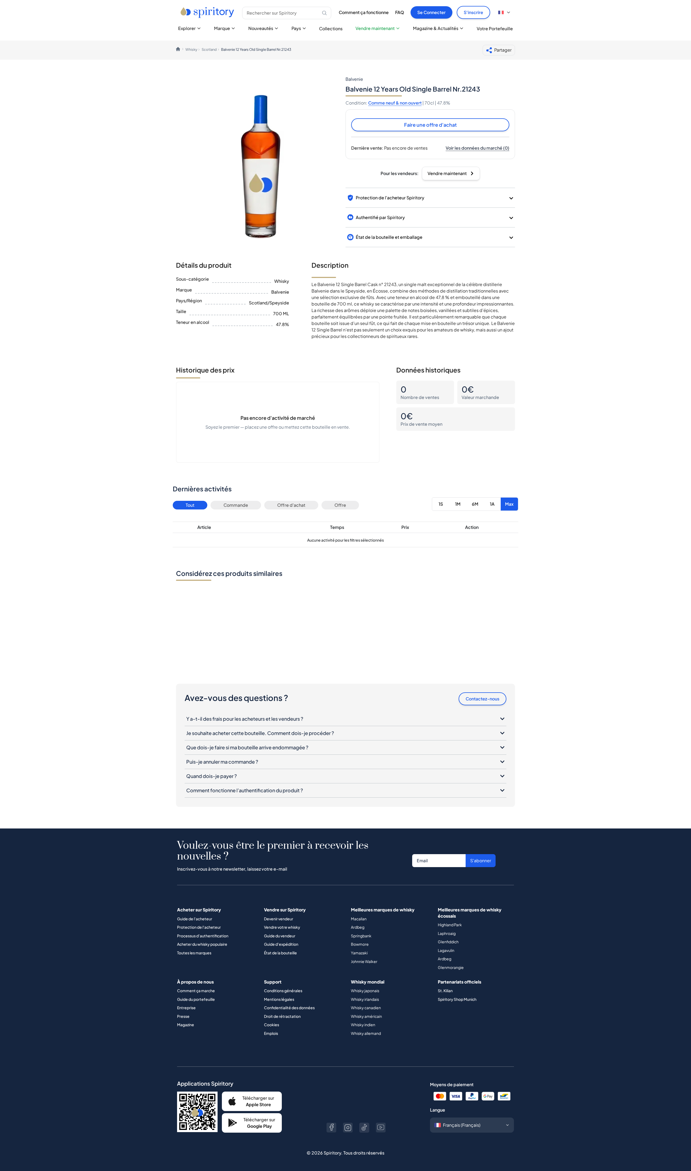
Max (509, 504)
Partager (503, 50)
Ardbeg (357, 927)
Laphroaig (447, 933)
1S (441, 504)
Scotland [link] (209, 49)
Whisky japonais (365, 990)
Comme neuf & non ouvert (395, 103)
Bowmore (360, 944)
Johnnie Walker (364, 961)
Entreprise (186, 1007)
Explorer (187, 28)
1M (457, 504)
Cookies (271, 1024)
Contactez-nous (482, 699)
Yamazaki (359, 952)
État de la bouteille (280, 952)
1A (492, 504)
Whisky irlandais (365, 999)
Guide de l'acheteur (194, 918)
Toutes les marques (194, 952)
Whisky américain (366, 1016)
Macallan (359, 918)
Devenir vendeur (278, 918)
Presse (183, 1016)
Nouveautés (260, 28)
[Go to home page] (208, 12)
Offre (340, 505)
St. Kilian (445, 990)
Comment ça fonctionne (364, 12)
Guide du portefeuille (196, 999)
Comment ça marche (196, 990)
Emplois (271, 1033)
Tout (190, 505)
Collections (331, 28)
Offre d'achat (291, 505)
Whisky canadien (366, 1007)
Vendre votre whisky (282, 927)
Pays (296, 28)
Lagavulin (446, 950)
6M (475, 504)
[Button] (331, 1128)
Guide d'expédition (281, 944)
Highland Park (450, 924)
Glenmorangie (451, 967)
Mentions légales (279, 999)
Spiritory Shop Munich (457, 999)
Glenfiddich (448, 941)
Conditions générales (283, 990)
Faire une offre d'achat (430, 125)
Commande (235, 505)
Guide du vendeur (279, 935)
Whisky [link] (191, 49)
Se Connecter (431, 12)
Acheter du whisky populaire (202, 944)
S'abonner (480, 860)
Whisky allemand (366, 1033)
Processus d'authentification (202, 935)
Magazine (185, 1024)
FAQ (399, 12)
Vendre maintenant (375, 28)
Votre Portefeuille (495, 28)
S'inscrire (473, 12)
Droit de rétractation (282, 1016)
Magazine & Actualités (435, 28)
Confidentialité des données (289, 1007)
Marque (222, 28)
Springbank (361, 935)
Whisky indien (363, 1024)
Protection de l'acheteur (199, 927)
